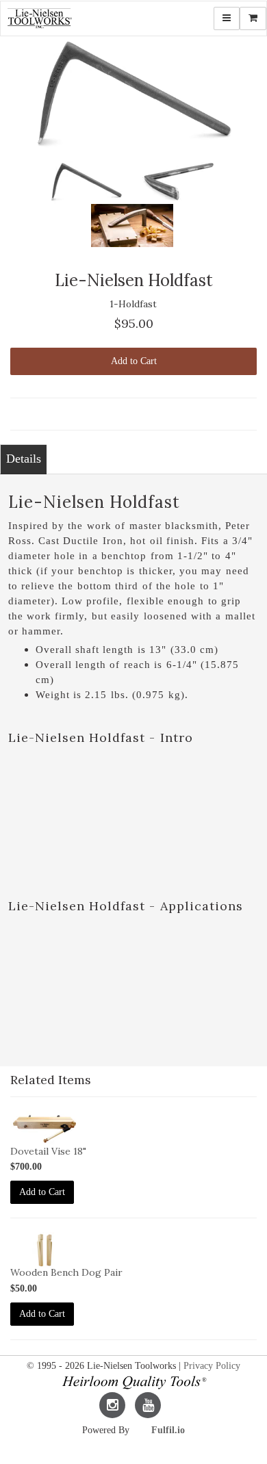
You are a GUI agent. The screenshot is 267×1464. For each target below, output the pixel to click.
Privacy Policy (211, 1366)
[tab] (23, 459)
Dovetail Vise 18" (48, 1151)
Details (23, 458)
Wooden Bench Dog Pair (66, 1272)
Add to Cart (134, 361)
